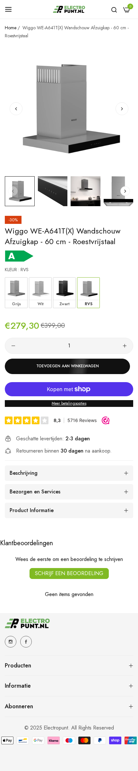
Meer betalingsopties (69, 403)
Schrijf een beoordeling (69, 573)
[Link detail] (10, 641)
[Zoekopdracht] (114, 9)
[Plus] (124, 346)
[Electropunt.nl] (69, 9)
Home (10, 27)
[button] (122, 108)
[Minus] (13, 346)
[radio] (16, 292)
